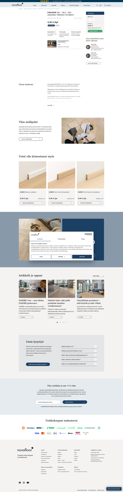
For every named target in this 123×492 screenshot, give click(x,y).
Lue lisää (78, 35)
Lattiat (34, 5)
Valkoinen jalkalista (28, 165)
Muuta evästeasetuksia (82, 463)
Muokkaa (60, 256)
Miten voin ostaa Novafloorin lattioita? (74, 337)
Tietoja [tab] (83, 239)
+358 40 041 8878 (94, 57)
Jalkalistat (59, 18)
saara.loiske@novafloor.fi (96, 58)
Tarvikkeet (61, 440)
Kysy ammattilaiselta (93, 63)
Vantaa (75, 431)
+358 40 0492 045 (97, 48)
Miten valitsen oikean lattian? (71, 332)
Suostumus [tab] (40, 239)
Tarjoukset (43, 5)
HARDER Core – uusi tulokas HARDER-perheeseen (31, 275)
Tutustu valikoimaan (26, 112)
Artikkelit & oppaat (74, 5)
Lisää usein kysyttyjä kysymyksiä (37, 337)
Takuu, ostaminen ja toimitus (80, 444)
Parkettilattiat (44, 425)
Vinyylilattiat (43, 427)
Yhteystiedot (87, 5)
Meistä (62, 5)
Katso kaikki (96, 248)
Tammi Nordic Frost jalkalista (89, 165)
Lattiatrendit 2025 (95, 425)
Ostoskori (108, 5)
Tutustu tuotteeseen (28, 176)
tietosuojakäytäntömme (72, 379)
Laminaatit (43, 433)
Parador (59, 429)
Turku (75, 427)
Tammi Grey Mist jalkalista (59, 165)
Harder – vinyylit (61, 433)
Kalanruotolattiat (45, 435)
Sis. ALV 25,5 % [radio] (51, 25)
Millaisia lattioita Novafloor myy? (72, 324)
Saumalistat (43, 444)
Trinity (59, 431)
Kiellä (41, 256)
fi (101, 5)
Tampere (76, 429)
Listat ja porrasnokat (51, 18)
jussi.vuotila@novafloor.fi (96, 49)
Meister (59, 425)
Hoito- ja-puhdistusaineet (63, 444)
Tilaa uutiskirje (69, 375)
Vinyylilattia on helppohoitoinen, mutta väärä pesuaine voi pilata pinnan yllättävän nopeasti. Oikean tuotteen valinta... (90, 281)
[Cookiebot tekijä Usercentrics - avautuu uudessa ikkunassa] (86, 234)
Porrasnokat (43, 446)
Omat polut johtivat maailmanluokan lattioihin (96, 433)
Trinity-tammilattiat (45, 431)
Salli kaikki (82, 256)
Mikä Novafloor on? (68, 319)
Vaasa (59, 44)
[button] (32, 28)
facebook (20, 455)
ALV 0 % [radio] (57, 25)
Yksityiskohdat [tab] (61, 239)
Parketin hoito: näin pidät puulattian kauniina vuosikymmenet (59, 276)
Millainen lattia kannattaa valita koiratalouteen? (98, 428)
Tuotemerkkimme (62, 423)
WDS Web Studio (100, 463)
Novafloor (60, 427)
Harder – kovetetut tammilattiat (65, 435)
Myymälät (53, 5)
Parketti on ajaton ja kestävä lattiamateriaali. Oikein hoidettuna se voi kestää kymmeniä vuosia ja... (61, 284)
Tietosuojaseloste (92, 463)
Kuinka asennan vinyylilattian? (97, 430)
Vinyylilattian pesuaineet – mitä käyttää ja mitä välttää (89, 275)
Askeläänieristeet (61, 442)
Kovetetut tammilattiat (46, 429)
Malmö (75, 433)
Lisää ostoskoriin (93, 31)
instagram (24, 455)
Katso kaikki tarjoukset (79, 228)
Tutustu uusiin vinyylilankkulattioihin (40, 228)
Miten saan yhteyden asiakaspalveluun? (74, 328)
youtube (28, 455)
